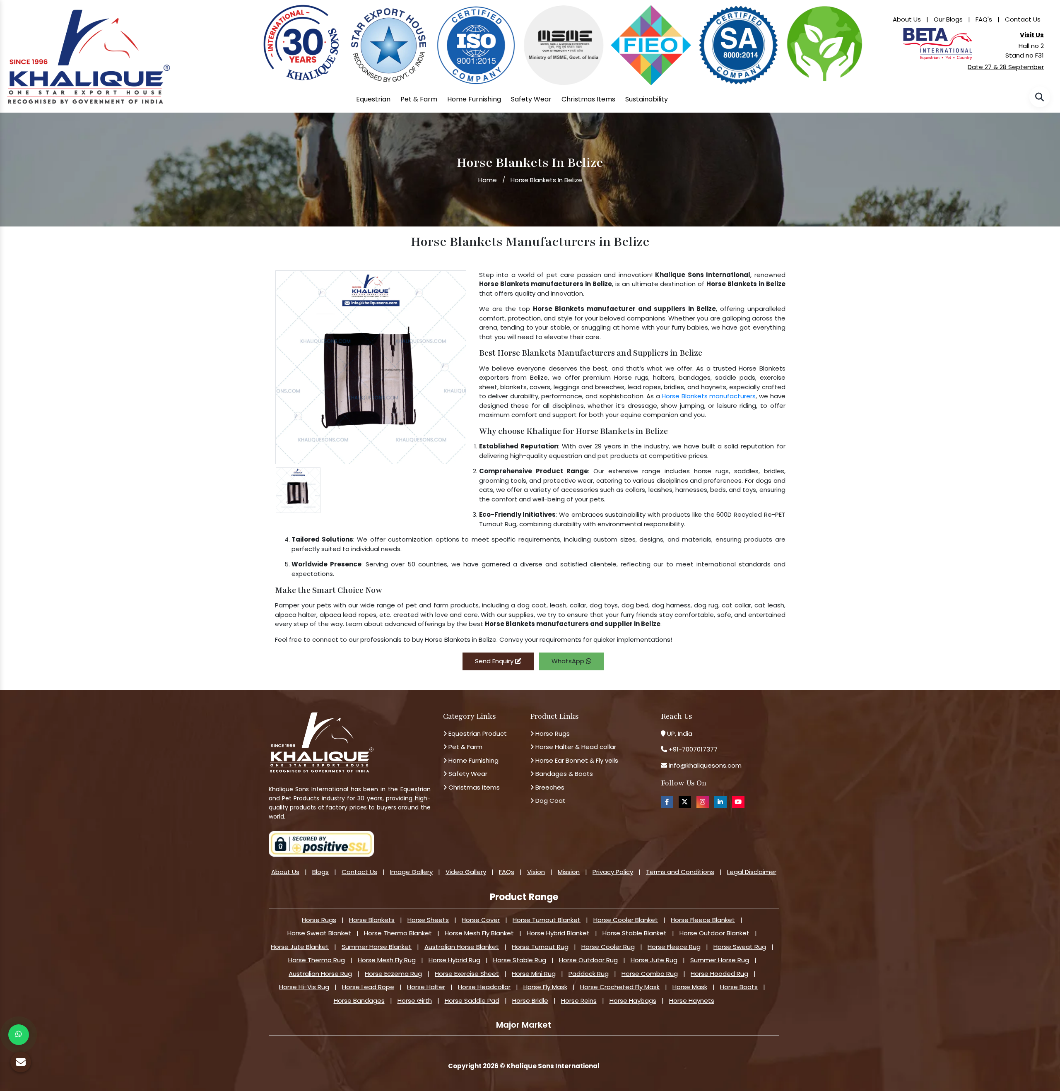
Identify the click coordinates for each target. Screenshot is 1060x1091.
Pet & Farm (418, 99)
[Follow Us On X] (685, 801)
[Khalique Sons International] (88, 53)
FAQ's (984, 19)
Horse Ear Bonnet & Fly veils (576, 760)
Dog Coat (550, 800)
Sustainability (646, 99)
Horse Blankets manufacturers (709, 396)
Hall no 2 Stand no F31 (1024, 50)
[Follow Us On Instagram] (702, 801)
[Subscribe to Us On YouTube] (738, 801)
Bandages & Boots (563, 773)
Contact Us (1023, 19)
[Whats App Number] (18, 1034)
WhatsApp (569, 661)
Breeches (549, 787)
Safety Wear (531, 99)
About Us (907, 19)
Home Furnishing (474, 99)
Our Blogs (948, 19)
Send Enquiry (495, 661)
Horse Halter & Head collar (575, 746)
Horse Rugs (552, 733)
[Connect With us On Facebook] (667, 801)
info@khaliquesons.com (704, 765)
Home (487, 180)
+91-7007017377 (693, 749)
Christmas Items (588, 99)
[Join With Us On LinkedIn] (720, 801)
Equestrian (373, 99)
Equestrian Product (477, 733)
